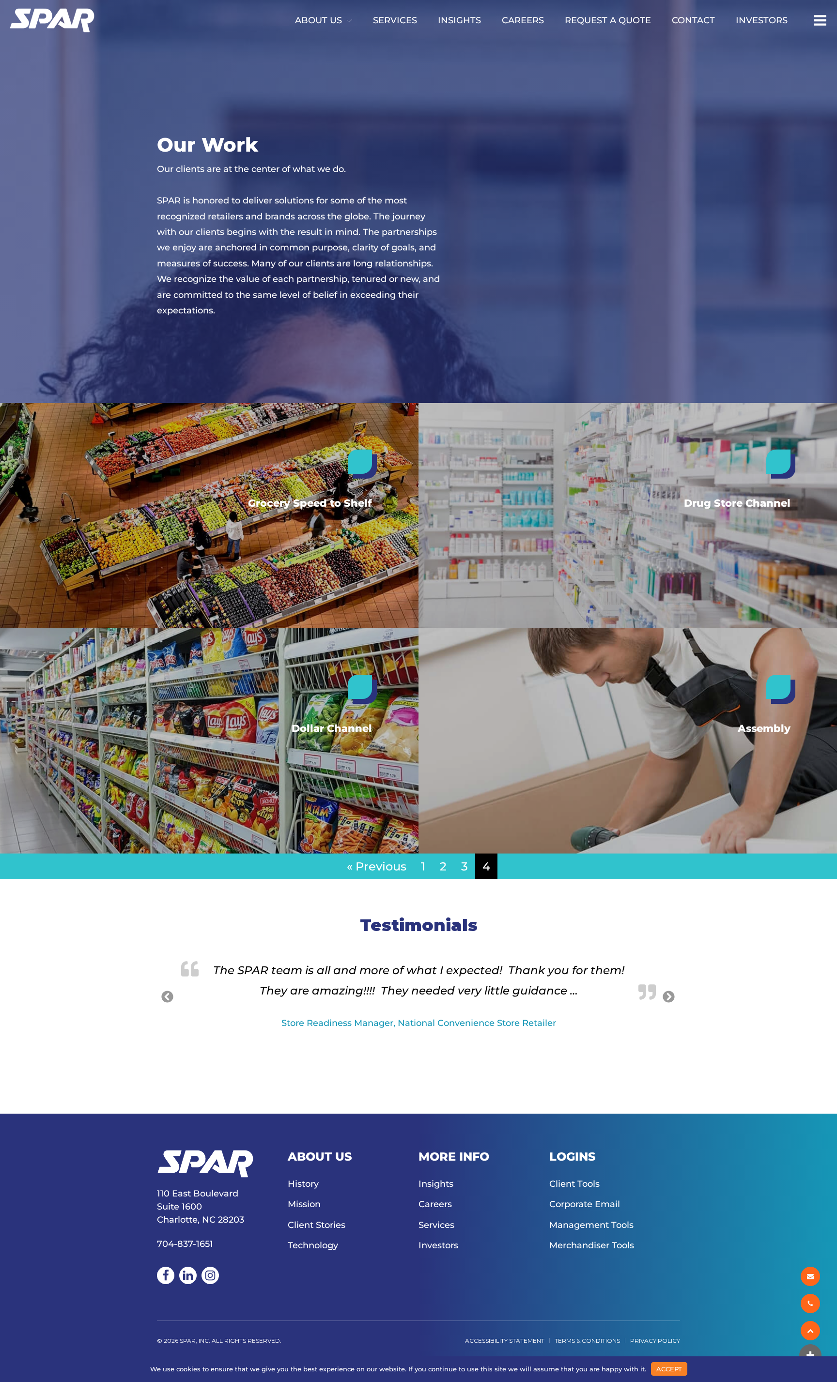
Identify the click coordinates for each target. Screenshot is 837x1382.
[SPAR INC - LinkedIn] (188, 1275)
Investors (762, 20)
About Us (318, 20)
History (303, 1184)
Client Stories (316, 1225)
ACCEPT (669, 1369)
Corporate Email (584, 1204)
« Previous (376, 866)
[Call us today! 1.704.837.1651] (811, 1303)
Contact (693, 20)
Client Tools (574, 1184)
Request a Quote (608, 20)
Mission (304, 1204)
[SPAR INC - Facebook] (165, 1275)
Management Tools (591, 1225)
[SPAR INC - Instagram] (210, 1275)
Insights (459, 20)
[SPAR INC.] (52, 20)
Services (395, 20)
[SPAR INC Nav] (820, 20)
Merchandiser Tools (591, 1245)
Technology (313, 1245)
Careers (523, 20)
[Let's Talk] (811, 1276)
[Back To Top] (811, 1330)
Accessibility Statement (504, 1340)
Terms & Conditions (587, 1340)
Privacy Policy (655, 1340)
